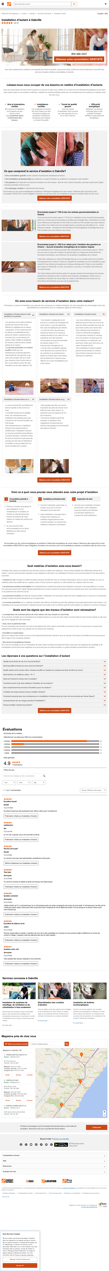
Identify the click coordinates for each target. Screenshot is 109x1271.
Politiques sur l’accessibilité (72, 1193)
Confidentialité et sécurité (25, 1193)
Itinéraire (18, 1075)
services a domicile (44, 13)
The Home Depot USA (55, 1193)
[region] (20, 1251)
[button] (3, 4)
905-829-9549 (19, 1096)
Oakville (32, 13)
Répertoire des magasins (10, 13)
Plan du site (5, 1196)
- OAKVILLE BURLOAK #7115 (15, 1106)
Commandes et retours (11, 1155)
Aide (4, 1161)
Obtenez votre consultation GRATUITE (79, 59)
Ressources (7, 1166)
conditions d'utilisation (68, 1188)
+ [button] (104, 1112)
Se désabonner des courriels (90, 1193)
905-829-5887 (22, 1094)
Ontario (24, 13)
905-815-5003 (19, 1070)
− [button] (104, 1115)
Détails (7, 1075)
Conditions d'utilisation (8, 1193)
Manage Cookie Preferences (20, 1259)
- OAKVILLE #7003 (11, 1080)
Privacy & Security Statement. (24, 1255)
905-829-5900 (16, 1092)
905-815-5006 (22, 1068)
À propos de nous (9, 1171)
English (101, 13)
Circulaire (30, 1075)
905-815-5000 (16, 1066)
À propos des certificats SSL (89, 1207)
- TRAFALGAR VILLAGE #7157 (15, 1055)
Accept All (20, 1265)
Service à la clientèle (61, 1139)
